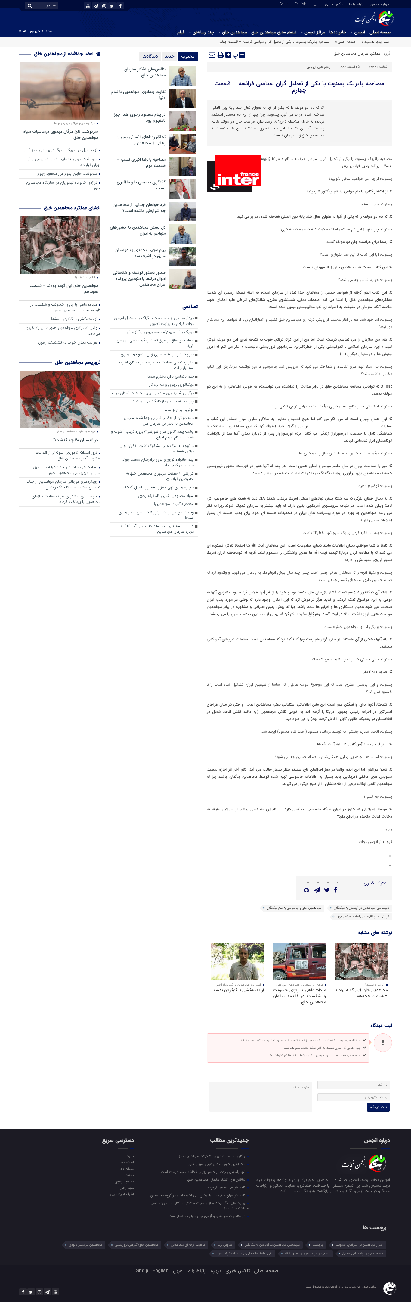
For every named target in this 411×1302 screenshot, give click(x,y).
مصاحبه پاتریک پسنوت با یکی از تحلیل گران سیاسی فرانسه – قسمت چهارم (299, 87)
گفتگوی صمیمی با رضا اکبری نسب (141, 185)
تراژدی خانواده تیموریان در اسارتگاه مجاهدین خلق (63, 186)
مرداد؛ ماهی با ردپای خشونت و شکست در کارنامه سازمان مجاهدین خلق (299, 996)
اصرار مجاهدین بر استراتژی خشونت (359, 1244)
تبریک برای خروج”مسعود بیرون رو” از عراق (160, 332)
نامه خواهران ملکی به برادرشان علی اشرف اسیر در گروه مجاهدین (198, 1195)
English (300, 3)
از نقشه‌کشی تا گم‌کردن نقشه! (238, 990)
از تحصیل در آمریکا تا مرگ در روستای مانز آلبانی (60, 150)
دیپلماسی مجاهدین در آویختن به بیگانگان (361, 908)
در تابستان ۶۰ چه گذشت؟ (75, 440)
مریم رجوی (126, 1187)
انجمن (359, 32)
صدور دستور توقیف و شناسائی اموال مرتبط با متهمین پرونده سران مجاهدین (139, 278)
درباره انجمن (379, 3)
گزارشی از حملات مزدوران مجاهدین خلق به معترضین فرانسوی (160, 476)
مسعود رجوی (124, 1181)
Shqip (284, 3)
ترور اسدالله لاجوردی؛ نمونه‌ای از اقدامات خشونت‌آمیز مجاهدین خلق (67, 456)
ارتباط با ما (356, 3)
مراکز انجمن (314, 32)
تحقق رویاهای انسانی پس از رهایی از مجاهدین (141, 140)
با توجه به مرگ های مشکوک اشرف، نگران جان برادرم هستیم (156, 449)
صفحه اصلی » (345, 42)
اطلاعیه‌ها (127, 1162)
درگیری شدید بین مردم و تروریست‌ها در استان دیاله (153, 393)
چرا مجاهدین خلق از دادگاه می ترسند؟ (163, 401)
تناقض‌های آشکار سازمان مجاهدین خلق (145, 72)
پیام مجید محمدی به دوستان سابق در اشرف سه (140, 253)
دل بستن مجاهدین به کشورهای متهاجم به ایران (138, 230)
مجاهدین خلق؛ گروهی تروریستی (136, 1244)
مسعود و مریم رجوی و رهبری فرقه (307, 1253)
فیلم (180, 32)
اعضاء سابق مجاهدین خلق (273, 32)
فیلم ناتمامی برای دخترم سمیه (170, 377)
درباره (216, 1271)
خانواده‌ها (337, 32)
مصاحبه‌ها (126, 1168)
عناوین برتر (225, 1244)
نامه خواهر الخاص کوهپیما (226, 1187)
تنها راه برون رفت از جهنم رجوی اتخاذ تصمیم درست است (203, 1171)
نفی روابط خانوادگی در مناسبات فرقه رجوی (244, 1253)
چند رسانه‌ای (203, 32)
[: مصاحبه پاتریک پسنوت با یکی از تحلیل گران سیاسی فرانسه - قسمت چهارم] (212, 55)
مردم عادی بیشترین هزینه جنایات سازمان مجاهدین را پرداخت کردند (66, 499)
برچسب (317, 1244)
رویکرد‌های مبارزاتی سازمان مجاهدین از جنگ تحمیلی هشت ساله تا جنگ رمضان (63, 485)
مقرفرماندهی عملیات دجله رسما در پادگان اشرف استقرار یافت (156, 365)
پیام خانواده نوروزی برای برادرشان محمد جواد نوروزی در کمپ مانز (158, 463)
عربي (315, 3)
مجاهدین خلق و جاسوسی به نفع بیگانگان (294, 908)
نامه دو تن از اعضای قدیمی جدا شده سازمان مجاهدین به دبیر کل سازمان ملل (159, 421)
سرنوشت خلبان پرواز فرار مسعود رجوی (67, 174)
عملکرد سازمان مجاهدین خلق (357, 53)
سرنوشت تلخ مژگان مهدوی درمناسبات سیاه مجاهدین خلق (60, 134)
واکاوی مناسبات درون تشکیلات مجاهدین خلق (212, 1156)
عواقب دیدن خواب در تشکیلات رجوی (68, 343)
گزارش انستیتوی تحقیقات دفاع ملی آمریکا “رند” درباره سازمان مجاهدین (156, 529)
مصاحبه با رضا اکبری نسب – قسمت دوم (141, 162)
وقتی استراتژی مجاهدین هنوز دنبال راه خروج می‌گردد (62, 331)
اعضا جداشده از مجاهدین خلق (64, 54)
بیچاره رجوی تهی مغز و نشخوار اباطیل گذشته (158, 488)
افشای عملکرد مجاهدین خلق (72, 208)
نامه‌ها (129, 1175)
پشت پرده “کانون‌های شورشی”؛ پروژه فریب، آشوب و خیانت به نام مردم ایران (152, 435)
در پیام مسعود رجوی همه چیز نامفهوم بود (140, 117)
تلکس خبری (334, 3)
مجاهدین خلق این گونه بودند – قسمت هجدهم (361, 993)
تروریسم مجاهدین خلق (77, 362)
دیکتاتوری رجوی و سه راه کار (171, 385)
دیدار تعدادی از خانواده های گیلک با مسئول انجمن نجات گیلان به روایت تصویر (154, 321)
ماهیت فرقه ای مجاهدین (188, 1244)
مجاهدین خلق (234, 32)
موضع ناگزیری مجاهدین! (174, 504)
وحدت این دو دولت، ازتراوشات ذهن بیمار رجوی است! (156, 515)
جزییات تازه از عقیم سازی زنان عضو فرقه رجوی (157, 354)
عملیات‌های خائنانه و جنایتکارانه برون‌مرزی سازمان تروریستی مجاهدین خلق (65, 470)
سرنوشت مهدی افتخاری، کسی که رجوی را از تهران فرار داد (64, 162)
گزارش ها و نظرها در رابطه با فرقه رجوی (363, 916)
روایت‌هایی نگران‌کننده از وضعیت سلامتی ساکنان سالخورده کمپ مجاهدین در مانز (199, 1205)
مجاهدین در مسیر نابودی (85, 1244)
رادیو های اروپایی (318, 67)
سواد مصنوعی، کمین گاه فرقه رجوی (166, 496)
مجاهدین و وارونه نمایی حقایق (362, 1253)
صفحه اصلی (380, 32)
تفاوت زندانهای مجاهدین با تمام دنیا (138, 95)
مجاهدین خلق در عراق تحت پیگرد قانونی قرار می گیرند (155, 343)
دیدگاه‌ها (150, 56)
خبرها (130, 1156)
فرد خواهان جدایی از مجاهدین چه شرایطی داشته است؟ (139, 207)
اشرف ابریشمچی (122, 1194)
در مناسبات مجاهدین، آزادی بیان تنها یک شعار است (207, 1216)
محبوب (188, 56)
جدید (169, 56)
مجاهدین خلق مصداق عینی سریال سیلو (217, 1164)
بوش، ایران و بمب (179, 410)
